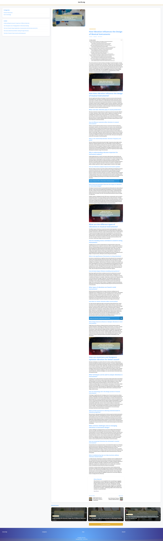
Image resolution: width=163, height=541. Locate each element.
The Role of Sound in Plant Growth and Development (15, 33)
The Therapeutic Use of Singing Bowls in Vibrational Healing (105, 518)
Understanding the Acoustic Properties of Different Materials (69, 518)
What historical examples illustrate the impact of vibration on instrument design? (103, 47)
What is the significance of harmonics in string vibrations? (99, 50)
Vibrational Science (129, 514)
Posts (83, 531)
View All (123, 531)
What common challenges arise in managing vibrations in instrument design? (102, 58)
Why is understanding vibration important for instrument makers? (101, 45)
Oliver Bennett (98, 479)
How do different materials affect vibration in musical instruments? (101, 43)
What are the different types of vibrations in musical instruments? (101, 48)
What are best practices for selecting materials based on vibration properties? (102, 57)
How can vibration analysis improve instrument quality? (99, 46)
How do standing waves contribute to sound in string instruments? (101, 49)
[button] (96, 491)
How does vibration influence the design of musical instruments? (100, 41)
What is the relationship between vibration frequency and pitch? (100, 44)
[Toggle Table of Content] (121, 40)
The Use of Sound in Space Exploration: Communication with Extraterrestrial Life (142, 517)
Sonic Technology (7, 14)
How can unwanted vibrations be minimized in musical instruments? (101, 59)
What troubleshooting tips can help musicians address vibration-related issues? (103, 60)
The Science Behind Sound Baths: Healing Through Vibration (16, 30)
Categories (44, 531)
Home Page (4, 531)
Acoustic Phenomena (8, 12)
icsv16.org (81, 2)
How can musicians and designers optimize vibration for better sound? (101, 54)
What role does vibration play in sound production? (98, 42)
